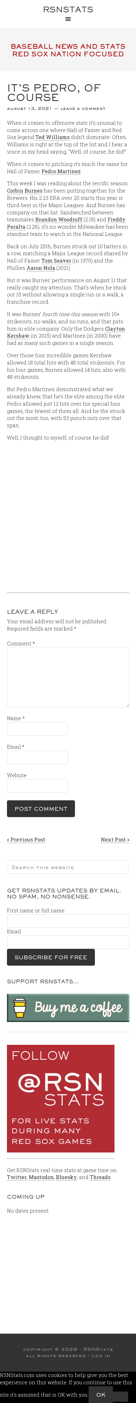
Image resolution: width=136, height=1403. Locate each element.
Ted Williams (52, 137)
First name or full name (36, 910)
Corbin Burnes (24, 190)
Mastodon (41, 1177)
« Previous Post (26, 839)
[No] (120, 1397)
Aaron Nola (41, 267)
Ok (100, 1394)
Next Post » (115, 839)
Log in (101, 1355)
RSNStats (68, 9)
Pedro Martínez (61, 171)
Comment (21, 643)
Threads (100, 1177)
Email (15, 746)
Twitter (17, 1177)
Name (16, 718)
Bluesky (66, 1177)
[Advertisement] (68, 515)
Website (17, 775)
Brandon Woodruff (58, 219)
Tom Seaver (56, 260)
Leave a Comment (83, 108)
